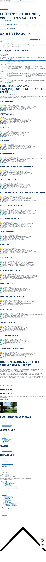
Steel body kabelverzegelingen (12, 488)
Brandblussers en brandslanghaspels (11, 503)
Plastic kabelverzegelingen (11, 28)
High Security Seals (7, 8)
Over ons (4, 423)
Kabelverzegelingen (8, 20)
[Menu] (44, 539)
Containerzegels (5, 433)
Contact (3, 117)
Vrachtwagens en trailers (6, 459)
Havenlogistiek (7, 499)
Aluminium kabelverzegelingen (12, 486)
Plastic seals (4, 436)
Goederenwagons (7, 500)
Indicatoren (4, 510)
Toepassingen (4, 55)
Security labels (7, 490)
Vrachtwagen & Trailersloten (9, 509)
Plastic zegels (6, 36)
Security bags (6, 47)
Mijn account (4, 515)
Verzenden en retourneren (7, 425)
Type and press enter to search (5, 0)
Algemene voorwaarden (6, 426)
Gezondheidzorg (5, 462)
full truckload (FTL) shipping (35, 39)
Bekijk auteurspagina (4, 399)
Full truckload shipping (4, 9)
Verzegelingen (4, 420)
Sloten (3, 421)
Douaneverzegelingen (8, 82)
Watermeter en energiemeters (7, 464)
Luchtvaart (6, 78)
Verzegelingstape (5, 437)
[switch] (42, 546)
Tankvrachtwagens (5, 460)
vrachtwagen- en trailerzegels (22, 371)
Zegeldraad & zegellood (6, 439)
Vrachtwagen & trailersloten (7, 451)
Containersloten (5, 450)
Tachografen (4, 466)
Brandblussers (4, 465)
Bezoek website (4, 110)
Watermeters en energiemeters (10, 504)
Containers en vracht (8, 59)
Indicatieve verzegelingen (6, 440)
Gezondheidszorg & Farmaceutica (10, 94)
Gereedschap (6, 494)
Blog (5, 125)
